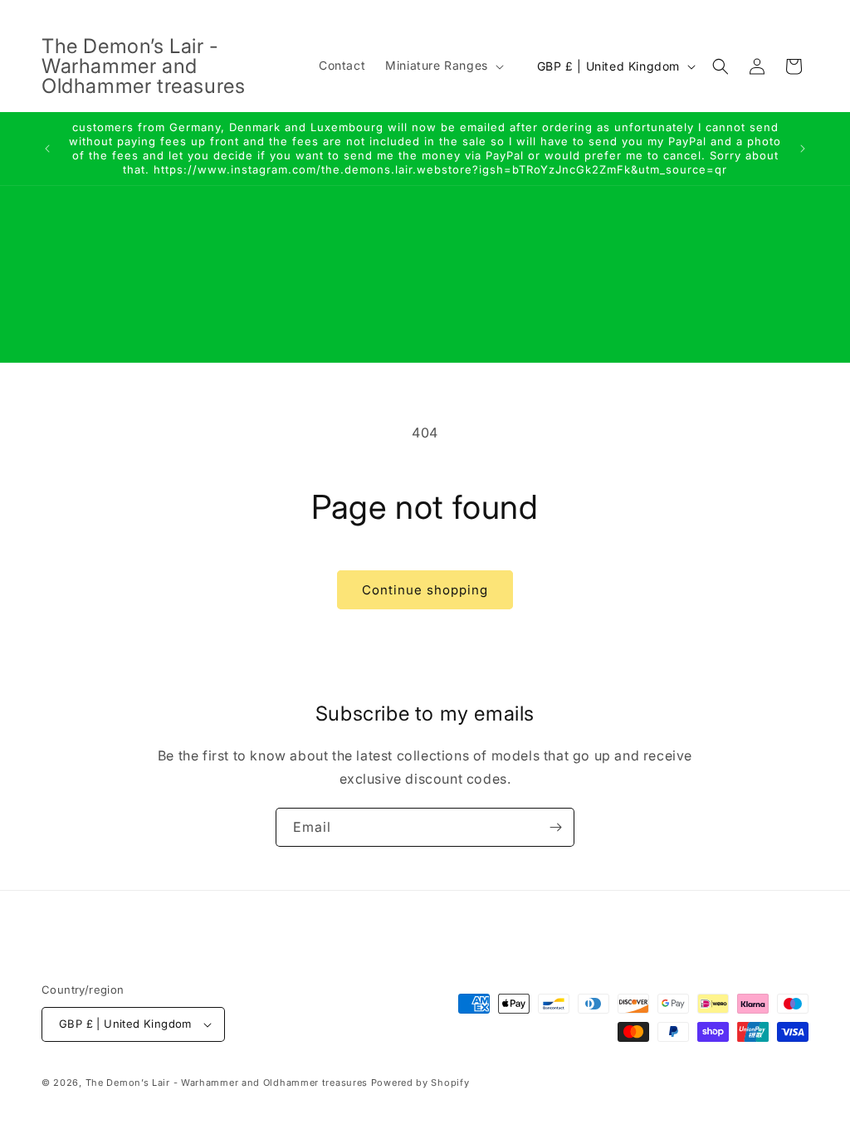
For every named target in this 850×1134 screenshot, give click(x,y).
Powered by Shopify (420, 1082)
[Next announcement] (802, 148)
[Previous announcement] (47, 148)
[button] (442, 65)
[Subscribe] (555, 827)
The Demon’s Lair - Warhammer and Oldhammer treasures (226, 1082)
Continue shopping (425, 590)
